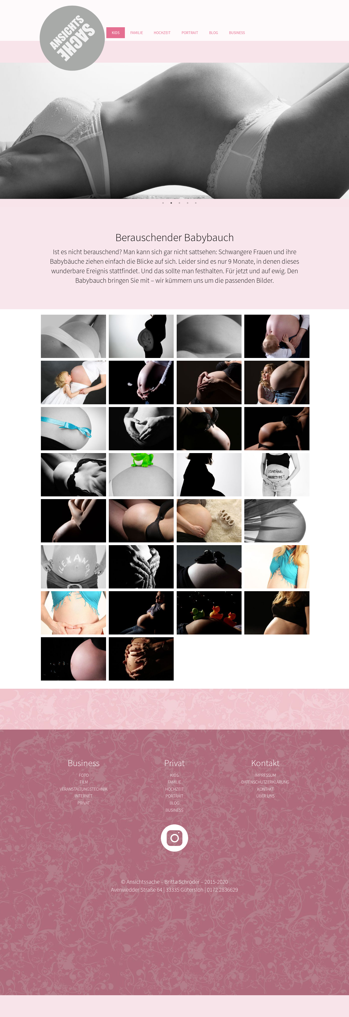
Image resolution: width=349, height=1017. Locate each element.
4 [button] (187, 203)
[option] (174, 131)
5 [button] (195, 203)
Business (237, 32)
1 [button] (163, 203)
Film (84, 782)
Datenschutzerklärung (265, 782)
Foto (84, 775)
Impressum (265, 775)
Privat (83, 803)
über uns (265, 796)
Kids (115, 32)
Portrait (190, 32)
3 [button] (179, 203)
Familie (136, 32)
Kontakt (265, 789)
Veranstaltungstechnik (83, 789)
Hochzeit (162, 32)
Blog (213, 32)
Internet (83, 796)
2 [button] (171, 203)
